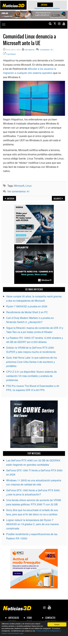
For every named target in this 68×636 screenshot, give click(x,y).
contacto (50, 618)
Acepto (57, 624)
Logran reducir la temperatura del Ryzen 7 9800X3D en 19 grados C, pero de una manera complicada (32, 524)
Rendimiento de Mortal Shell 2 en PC (27, 312)
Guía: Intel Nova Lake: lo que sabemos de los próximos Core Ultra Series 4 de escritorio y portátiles (31, 362)
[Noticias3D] (13, 5)
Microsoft (19, 185)
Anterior (10, 198)
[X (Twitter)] (54, 23)
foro (29, 618)
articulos (13, 618)
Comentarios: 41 (46, 50)
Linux (28, 185)
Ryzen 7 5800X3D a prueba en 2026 (26, 306)
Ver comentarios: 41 (18, 191)
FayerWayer (11, 54)
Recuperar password (52, 8)
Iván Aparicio (29, 50)
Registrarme (38, 8)
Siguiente (57, 198)
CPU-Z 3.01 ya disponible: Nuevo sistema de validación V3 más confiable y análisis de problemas (31, 376)
